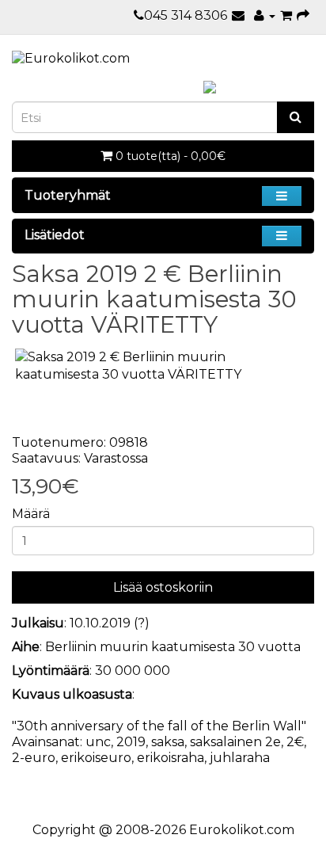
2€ (295, 741)
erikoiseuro (96, 757)
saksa (167, 741)
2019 (131, 741)
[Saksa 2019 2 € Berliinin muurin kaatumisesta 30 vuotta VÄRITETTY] (163, 366)
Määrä (31, 513)
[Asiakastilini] (264, 15)
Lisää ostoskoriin (163, 587)
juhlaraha (240, 757)
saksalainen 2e (235, 741)
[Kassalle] (303, 15)
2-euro (33, 757)
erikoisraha (170, 757)
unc (98, 741)
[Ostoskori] (286, 15)
